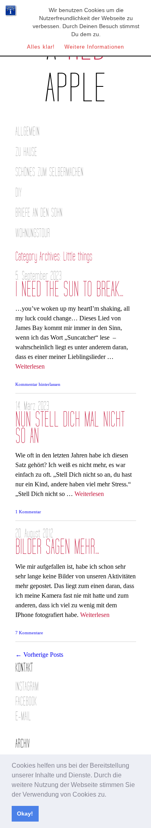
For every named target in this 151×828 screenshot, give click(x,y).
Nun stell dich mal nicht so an (70, 428)
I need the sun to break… (69, 290)
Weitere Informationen (94, 47)
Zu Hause (26, 152)
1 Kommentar (28, 511)
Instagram (27, 686)
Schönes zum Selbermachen (49, 172)
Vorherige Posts (39, 654)
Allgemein (27, 131)
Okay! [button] (25, 813)
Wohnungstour (32, 233)
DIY (18, 193)
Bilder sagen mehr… (57, 547)
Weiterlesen (30, 366)
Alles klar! (41, 47)
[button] (109, 795)
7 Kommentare (29, 632)
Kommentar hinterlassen (37, 384)
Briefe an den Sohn (38, 213)
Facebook (26, 701)
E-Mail (23, 716)
